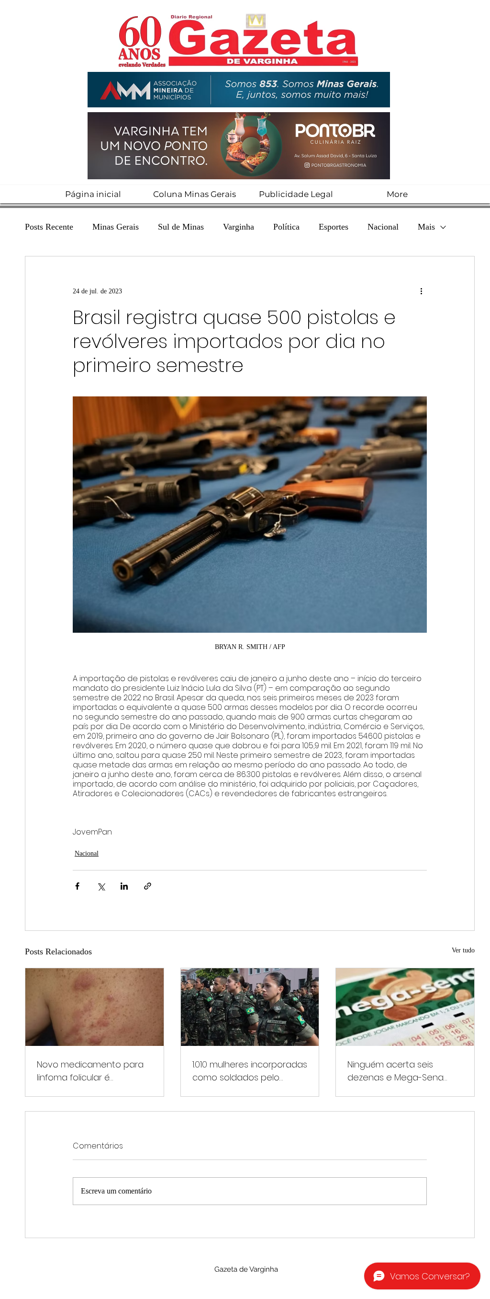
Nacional (383, 227)
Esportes (333, 227)
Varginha (238, 227)
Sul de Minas (181, 227)
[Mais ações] (421, 291)
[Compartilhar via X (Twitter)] (100, 886)
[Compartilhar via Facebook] (77, 886)
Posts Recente (49, 227)
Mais (426, 227)
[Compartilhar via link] (147, 886)
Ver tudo (463, 950)
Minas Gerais (115, 227)
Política (286, 227)
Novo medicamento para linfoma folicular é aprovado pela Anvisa (90, 1071)
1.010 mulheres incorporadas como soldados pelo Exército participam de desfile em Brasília (249, 1071)
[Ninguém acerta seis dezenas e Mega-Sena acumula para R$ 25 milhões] (405, 1007)
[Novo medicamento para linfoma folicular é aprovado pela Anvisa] (94, 1007)
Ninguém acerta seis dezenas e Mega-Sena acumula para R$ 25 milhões (395, 1071)
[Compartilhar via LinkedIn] (124, 886)
